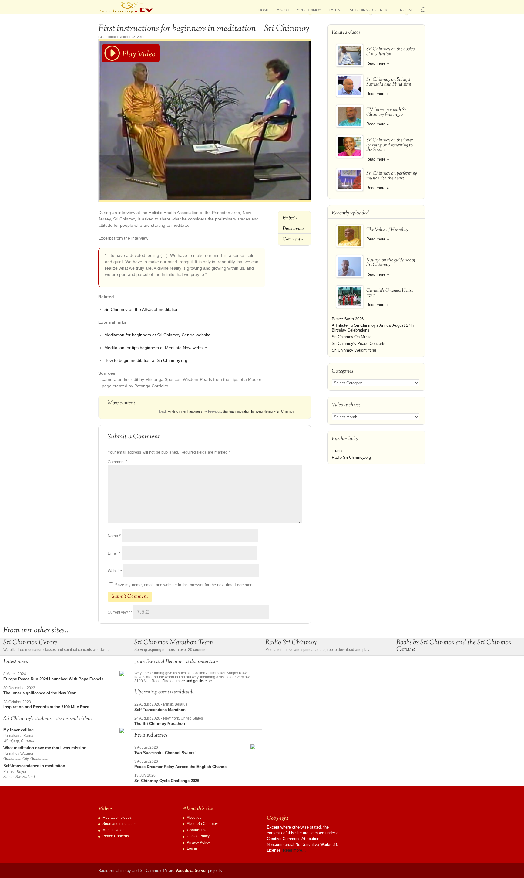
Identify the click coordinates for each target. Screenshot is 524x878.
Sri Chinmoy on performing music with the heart (391, 176)
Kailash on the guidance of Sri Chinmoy (390, 263)
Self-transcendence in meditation (34, 766)
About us (194, 817)
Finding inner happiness (185, 411)
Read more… (294, 850)
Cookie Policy (198, 836)
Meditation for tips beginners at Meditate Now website (155, 347)
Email (114, 553)
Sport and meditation (119, 824)
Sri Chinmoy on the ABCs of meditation (141, 309)
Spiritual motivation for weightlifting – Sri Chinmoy (258, 411)
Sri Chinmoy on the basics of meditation (390, 52)
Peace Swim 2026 (348, 319)
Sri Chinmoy (309, 11)
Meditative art (113, 830)
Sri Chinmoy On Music (351, 337)
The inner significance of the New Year (39, 693)
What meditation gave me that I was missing (44, 748)
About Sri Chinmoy (202, 824)
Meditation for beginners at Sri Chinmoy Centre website (157, 334)
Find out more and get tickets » (187, 681)
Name (114, 535)
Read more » (377, 63)
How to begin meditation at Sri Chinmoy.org (145, 360)
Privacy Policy (198, 842)
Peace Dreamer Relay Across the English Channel (181, 766)
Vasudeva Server (191, 870)
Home (263, 11)
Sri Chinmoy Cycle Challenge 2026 (166, 780)
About (283, 11)
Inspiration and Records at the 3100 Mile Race (46, 707)
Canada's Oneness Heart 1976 (389, 293)
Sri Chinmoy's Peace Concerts (358, 343)
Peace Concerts (115, 836)
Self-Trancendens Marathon (160, 709)
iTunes (338, 450)
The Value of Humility (387, 229)
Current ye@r (120, 612)
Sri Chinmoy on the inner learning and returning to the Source (389, 145)
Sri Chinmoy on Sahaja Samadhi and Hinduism (388, 82)
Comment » (293, 239)
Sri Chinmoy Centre (370, 11)
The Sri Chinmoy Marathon (159, 723)
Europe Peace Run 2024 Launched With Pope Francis (53, 679)
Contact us (196, 830)
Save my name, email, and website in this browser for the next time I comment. (185, 585)
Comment (117, 462)
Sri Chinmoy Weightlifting (354, 350)
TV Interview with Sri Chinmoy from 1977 (387, 112)
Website (115, 571)
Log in (192, 848)
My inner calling (18, 730)
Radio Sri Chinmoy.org (351, 457)
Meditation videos (117, 817)
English (406, 11)
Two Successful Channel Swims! (165, 752)
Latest (335, 11)
